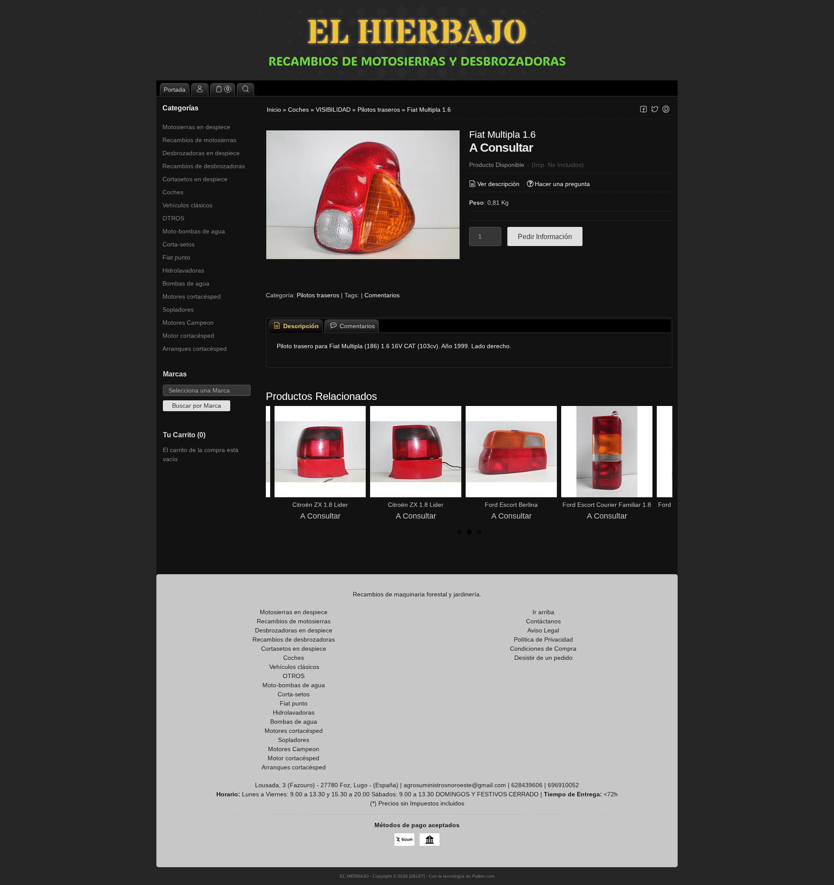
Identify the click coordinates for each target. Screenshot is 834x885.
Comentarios (382, 295)
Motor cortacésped (188, 335)
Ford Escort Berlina (511, 504)
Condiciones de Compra (543, 648)
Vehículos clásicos (187, 205)
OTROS (173, 218)
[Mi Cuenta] (199, 89)
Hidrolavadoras (183, 270)
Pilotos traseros (318, 295)
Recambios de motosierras (199, 139)
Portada (174, 89)
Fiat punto (176, 257)
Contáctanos (543, 621)
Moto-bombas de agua (193, 231)
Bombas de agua (185, 283)
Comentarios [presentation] (356, 326)
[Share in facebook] (643, 109)
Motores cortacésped (191, 296)
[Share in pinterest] (666, 109)
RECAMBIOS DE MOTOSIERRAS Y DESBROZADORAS (417, 61)
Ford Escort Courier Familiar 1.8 (607, 504)
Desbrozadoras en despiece (201, 153)
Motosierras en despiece (196, 126)
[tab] (295, 326)
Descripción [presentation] (300, 326)
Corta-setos (178, 244)
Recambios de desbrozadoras (203, 166)
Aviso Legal (543, 630)
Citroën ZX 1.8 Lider (320, 504)
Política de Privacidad (543, 639)
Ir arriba (543, 612)
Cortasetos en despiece (195, 179)
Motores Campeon (188, 322)
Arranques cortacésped (194, 348)
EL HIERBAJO (417, 34)
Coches (172, 192)
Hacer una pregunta (562, 183)
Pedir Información (545, 236)
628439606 (527, 785)
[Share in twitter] (654, 109)
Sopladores (178, 309)
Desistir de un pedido (543, 657)
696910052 (563, 785)
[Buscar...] (245, 89)
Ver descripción (498, 183)
